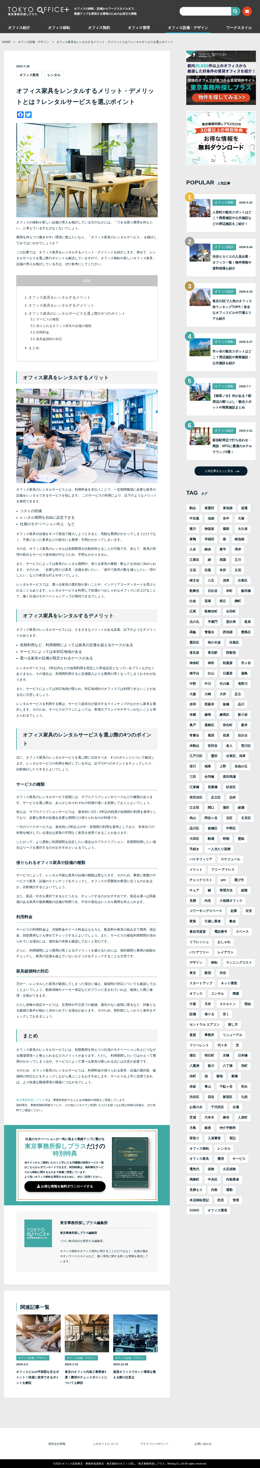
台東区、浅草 (236, 756)
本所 (223, 570)
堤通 (244, 508)
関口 (211, 807)
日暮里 (228, 673)
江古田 (194, 807)
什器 (193, 1004)
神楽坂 (209, 528)
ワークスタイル (239, 28)
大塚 (241, 518)
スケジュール (230, 859)
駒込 (193, 508)
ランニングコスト (239, 962)
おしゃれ (224, 942)
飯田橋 (246, 590)
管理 (236, 1200)
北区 (229, 818)
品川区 (194, 828)
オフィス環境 (217, 1210)
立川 (238, 559)
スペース (242, 931)
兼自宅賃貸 (198, 931)
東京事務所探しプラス (30, 1100)
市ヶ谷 (246, 663)
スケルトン (228, 1004)
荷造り (194, 1138)
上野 (223, 766)
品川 (241, 704)
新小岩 (243, 714)
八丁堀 (228, 1065)
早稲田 (209, 539)
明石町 (209, 1055)
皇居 (247, 621)
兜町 (244, 1065)
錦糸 (208, 549)
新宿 (208, 973)
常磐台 (194, 735)
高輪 (193, 632)
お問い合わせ (203, 1443)
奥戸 (193, 725)
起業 (234, 911)
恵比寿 (231, 621)
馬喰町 (194, 1179)
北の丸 (194, 621)
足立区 (216, 797)
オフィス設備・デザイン (188, 28)
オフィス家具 (29, 75)
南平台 (194, 673)
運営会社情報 (56, 1443)
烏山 (193, 818)
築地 (219, 1076)
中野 (193, 683)
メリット (196, 869)
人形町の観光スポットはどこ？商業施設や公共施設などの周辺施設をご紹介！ (231, 218)
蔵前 (226, 528)
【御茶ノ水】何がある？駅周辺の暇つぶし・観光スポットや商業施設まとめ (231, 401)
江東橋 (194, 787)
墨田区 (194, 642)
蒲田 (226, 807)
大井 (223, 694)
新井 (244, 725)
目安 (249, 911)
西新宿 (231, 652)
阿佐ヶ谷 (211, 818)
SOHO (194, 1210)
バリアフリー (199, 952)
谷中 (226, 518)
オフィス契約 (99, 28)
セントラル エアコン (205, 1024)
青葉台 (209, 632)
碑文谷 (194, 580)
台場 (236, 1107)
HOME (6, 42)
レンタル (54, 75)
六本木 (209, 1117)
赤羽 (193, 704)
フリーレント (199, 1045)
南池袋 (239, 539)
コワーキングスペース (206, 911)
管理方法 (226, 890)
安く (226, 1014)
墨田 (214, 756)
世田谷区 (196, 797)
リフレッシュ (199, 942)
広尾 (193, 611)
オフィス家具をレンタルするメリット (59, 297)
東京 (193, 973)
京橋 (226, 1055)
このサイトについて (105, 1443)
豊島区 (246, 632)
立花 (193, 570)
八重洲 (194, 1065)
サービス (239, 1158)
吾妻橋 (213, 787)
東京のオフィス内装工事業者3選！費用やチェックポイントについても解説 (86, 1377)
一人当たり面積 (219, 849)
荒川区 (246, 745)
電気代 (194, 1169)
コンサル (217, 993)
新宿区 (228, 1097)
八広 (211, 580)
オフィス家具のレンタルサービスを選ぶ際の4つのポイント (77, 313)
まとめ (33, 348)
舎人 (229, 745)
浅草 (226, 580)
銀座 (208, 1127)
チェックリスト (201, 880)
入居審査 (214, 1138)
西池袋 (228, 632)
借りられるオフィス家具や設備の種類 (63, 326)
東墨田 (209, 508)
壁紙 (241, 838)
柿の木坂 (214, 642)
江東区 (194, 559)
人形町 (243, 1117)
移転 (214, 962)
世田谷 (213, 745)
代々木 (222, 1045)
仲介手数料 (228, 1127)
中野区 (231, 828)
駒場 (211, 838)
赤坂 (193, 1086)
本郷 (193, 714)
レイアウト (226, 952)
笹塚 (208, 601)
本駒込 (194, 745)
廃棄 (236, 993)
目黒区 (234, 642)
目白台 (243, 735)
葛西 (211, 735)
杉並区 (231, 787)
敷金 (232, 921)
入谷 (193, 549)
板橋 (226, 704)
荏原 (226, 735)
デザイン (196, 962)
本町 (229, 590)
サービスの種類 (47, 319)
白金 (193, 601)
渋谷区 (194, 1097)
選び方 (239, 880)
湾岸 (238, 549)
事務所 (209, 1035)
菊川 (193, 528)
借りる (209, 1014)
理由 (247, 1004)
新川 (211, 1065)
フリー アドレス (223, 869)
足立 (238, 694)
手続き (194, 849)
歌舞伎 (194, 590)
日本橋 (243, 1055)
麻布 (226, 1117)
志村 (232, 797)
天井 (208, 1004)
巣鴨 (193, 539)
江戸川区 (196, 756)
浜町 (193, 1076)
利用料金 (42, 332)
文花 (238, 570)
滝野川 (243, 683)
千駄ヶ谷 (226, 1086)
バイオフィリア (201, 859)
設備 (193, 1014)
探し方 (233, 1024)
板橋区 (213, 828)
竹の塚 (224, 683)
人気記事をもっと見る (219, 471)
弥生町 (228, 725)
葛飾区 (209, 725)
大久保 (243, 528)
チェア (194, 890)
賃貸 (193, 1035)
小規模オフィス (231, 900)
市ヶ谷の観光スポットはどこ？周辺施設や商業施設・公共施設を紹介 (231, 357)
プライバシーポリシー (154, 1443)
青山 (208, 1086)
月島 (193, 1127)
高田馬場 (229, 776)
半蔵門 (213, 621)
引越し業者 (213, 921)
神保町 (194, 663)
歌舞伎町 (211, 611)
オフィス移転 (59, 28)
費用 (221, 1158)
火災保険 (229, 1169)
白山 (211, 673)
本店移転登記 (199, 1200)
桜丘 (223, 601)
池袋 (211, 518)
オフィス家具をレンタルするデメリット (61, 305)
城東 (208, 766)
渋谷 (223, 973)
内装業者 (232, 1179)
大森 (193, 694)
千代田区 (217, 1107)
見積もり (196, 1189)
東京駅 (213, 652)
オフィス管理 (139, 28)
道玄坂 (194, 652)
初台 (244, 1086)
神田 (211, 663)
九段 (244, 1097)
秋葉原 (228, 663)
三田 (193, 776)
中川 (208, 683)
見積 (193, 900)
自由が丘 (241, 766)
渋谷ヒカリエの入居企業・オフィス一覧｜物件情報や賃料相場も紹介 (231, 262)
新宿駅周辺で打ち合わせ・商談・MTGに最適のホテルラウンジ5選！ (232, 446)
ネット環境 (229, 983)
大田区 (194, 838)
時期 (226, 838)
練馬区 (224, 714)
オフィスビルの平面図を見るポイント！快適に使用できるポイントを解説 (37, 1377)
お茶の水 (196, 1107)
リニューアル (232, 1035)
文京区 (246, 818)
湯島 (244, 673)
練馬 (208, 714)
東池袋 (228, 508)
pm (223, 880)
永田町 (231, 611)
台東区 (243, 580)
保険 (211, 1169)
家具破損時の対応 (49, 339)
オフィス (196, 993)
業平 (223, 549)
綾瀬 (241, 807)
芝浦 (193, 1117)
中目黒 (194, 518)
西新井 (209, 704)
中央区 (213, 1179)
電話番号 (220, 931)
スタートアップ (201, 983)
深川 (193, 766)
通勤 (229, 1189)
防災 (221, 1200)
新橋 (234, 1076)
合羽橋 (209, 776)
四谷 (211, 1097)
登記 (232, 1138)
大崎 (208, 694)
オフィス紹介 (19, 28)
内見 (208, 900)
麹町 (238, 601)
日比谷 (213, 590)
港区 (193, 1055)
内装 (214, 1189)
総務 (244, 890)
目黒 (208, 570)
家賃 (193, 921)
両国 (223, 559)
